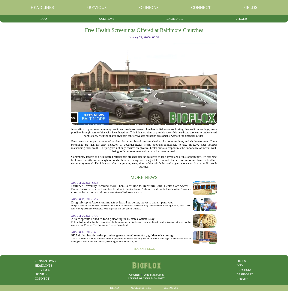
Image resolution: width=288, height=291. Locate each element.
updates (242, 18)
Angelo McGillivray (153, 277)
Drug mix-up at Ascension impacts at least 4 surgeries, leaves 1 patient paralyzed (122, 202)
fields (250, 7)
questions (106, 18)
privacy (115, 288)
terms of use (170, 288)
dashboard (174, 18)
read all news (144, 248)
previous (96, 7)
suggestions (45, 261)
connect (201, 7)
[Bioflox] (146, 265)
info (43, 18)
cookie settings (141, 288)
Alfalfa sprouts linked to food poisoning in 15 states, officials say (112, 219)
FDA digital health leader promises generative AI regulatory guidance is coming (122, 235)
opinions (149, 7)
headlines (42, 7)
